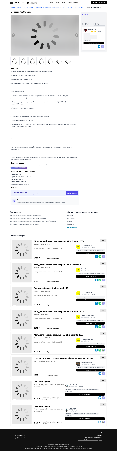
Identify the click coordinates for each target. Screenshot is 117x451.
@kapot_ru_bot (21, 438)
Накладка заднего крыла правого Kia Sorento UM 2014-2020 (63, 358)
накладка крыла (42, 382)
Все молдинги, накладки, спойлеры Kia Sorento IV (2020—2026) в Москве (33, 221)
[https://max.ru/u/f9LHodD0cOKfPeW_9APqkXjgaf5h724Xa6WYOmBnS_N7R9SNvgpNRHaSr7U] (103, 397)
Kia (63, 7)
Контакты (76, 2)
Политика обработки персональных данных (90, 440)
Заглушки (70, 224)
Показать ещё (72, 227)
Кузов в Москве (28, 7)
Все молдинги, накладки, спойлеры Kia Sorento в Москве (28, 218)
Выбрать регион (34, 3)
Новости (69, 2)
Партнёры (99, 435)
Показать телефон (93, 43)
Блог (101, 432)
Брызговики (71, 218)
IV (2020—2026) (79, 7)
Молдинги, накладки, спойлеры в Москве (48, 7)
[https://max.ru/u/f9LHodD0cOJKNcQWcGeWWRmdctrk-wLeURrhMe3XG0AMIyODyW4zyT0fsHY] (102, 46)
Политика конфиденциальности (93, 437)
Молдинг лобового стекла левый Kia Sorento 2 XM (59, 335)
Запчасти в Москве (15, 7)
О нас (51, 2)
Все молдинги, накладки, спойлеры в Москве (24, 224)
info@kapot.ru (21, 435)
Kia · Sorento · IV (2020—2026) (19, 167)
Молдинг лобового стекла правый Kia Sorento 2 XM (59, 241)
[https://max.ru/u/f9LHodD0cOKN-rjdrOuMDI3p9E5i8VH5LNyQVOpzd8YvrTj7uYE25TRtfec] (103, 373)
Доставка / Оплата (60, 2)
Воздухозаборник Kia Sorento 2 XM (51, 288)
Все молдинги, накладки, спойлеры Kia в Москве (25, 215)
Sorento (70, 7)
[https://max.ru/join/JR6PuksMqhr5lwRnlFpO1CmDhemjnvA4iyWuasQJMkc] (103, 256)
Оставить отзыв (72, 193)
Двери (69, 221)
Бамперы (70, 215)
